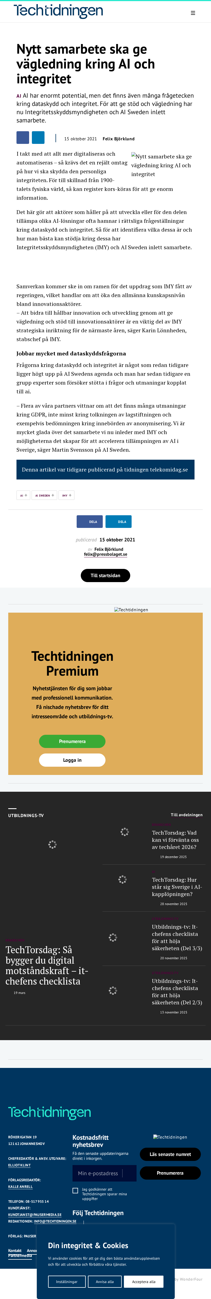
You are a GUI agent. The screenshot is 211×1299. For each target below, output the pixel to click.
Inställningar (66, 1281)
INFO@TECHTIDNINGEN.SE (55, 1221)
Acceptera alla (144, 1281)
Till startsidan (105, 575)
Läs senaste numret (170, 1154)
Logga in (72, 760)
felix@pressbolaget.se (105, 554)
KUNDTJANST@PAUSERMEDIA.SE (35, 1214)
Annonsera (36, 1250)
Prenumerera (72, 741)
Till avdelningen (187, 814)
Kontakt (14, 1250)
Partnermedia (20, 1255)
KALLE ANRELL (20, 1186)
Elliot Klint (19, 1165)
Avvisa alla (105, 1281)
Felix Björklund (119, 138)
